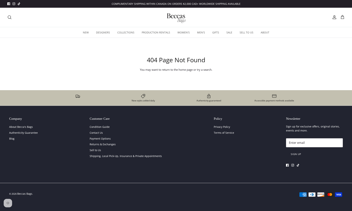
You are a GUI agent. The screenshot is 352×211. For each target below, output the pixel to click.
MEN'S (201, 32)
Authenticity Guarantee (23, 132)
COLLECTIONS (125, 32)
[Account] (334, 17)
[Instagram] (13, 3)
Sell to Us (95, 150)
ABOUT (265, 32)
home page (186, 69)
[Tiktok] (19, 3)
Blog (11, 138)
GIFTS (215, 32)
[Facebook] (8, 3)
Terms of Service (224, 132)
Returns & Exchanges (103, 144)
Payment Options (100, 138)
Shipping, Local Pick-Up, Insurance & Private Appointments (126, 156)
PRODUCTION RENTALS (156, 32)
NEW (86, 32)
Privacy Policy (222, 127)
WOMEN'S (183, 32)
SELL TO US (246, 32)
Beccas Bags (24, 193)
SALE (229, 32)
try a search (204, 69)
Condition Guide (100, 127)
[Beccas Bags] (176, 17)
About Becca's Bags (21, 127)
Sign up (296, 154)
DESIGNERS (103, 32)
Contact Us (96, 132)
